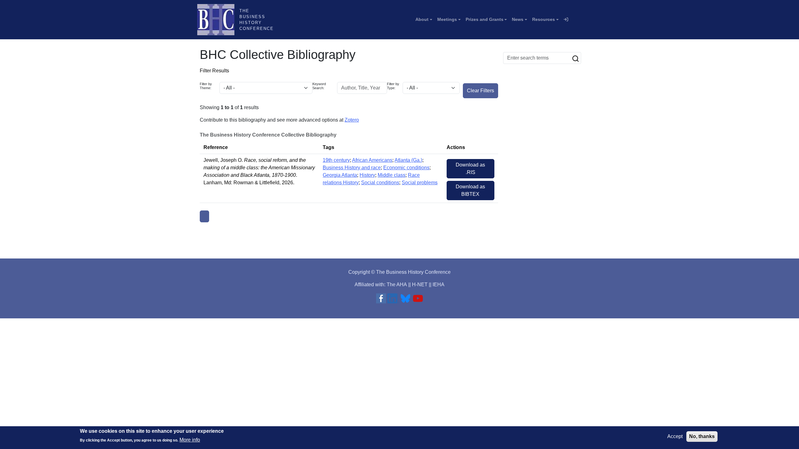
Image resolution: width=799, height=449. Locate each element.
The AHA (397, 284)
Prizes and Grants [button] (484, 19)
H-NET (420, 284)
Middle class (391, 175)
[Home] (218, 19)
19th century (336, 160)
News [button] (517, 19)
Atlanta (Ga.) (408, 160)
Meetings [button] (447, 19)
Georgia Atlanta (340, 175)
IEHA (438, 284)
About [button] (422, 19)
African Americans (372, 160)
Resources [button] (543, 19)
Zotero (352, 120)
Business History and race (352, 167)
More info (189, 439)
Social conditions (380, 182)
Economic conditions (406, 167)
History (367, 175)
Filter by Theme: (206, 86)
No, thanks (702, 436)
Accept (675, 436)
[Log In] (566, 20)
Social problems (420, 182)
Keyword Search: (319, 86)
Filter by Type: (393, 86)
